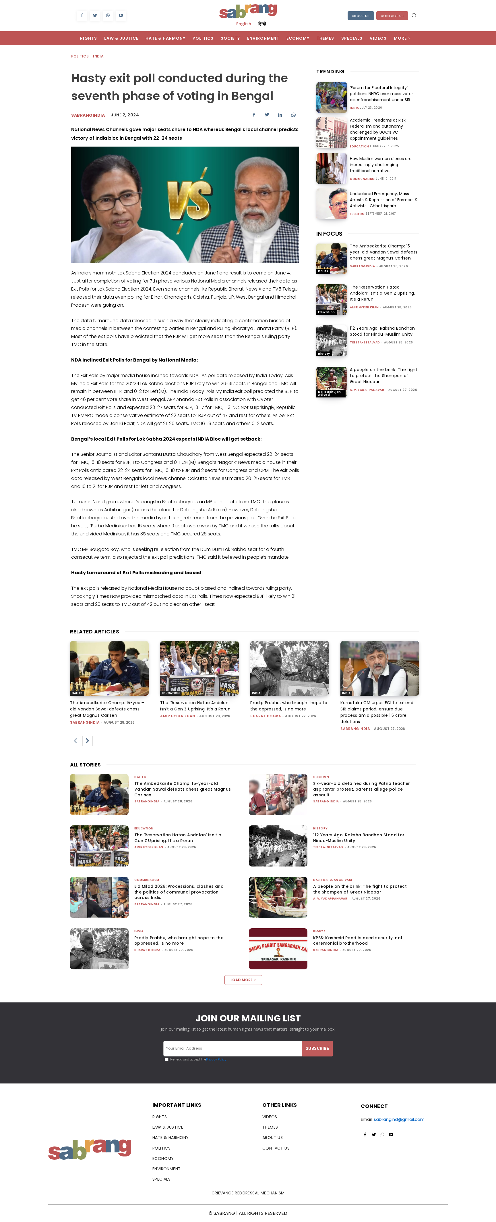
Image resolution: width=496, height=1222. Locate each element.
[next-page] (87, 741)
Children (321, 777)
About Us (361, 16)
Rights (319, 931)
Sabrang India (326, 801)
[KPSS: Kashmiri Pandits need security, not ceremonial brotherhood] (278, 948)
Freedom (357, 214)
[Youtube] (121, 16)
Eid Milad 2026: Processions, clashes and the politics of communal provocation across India (179, 891)
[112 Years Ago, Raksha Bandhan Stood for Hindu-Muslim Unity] (331, 340)
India (98, 56)
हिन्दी (262, 23)
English (243, 23)
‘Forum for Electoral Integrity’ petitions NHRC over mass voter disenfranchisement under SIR (381, 94)
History (324, 353)
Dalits (323, 271)
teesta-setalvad (365, 342)
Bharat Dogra (265, 716)
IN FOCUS (329, 234)
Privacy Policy (216, 1059)
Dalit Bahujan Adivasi (329, 393)
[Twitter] (95, 16)
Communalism (362, 179)
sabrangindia (88, 115)
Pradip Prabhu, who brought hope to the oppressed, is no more (178, 940)
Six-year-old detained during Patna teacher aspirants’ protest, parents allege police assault (361, 789)
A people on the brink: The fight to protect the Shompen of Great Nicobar (383, 376)
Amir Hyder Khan (364, 307)
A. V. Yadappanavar (367, 390)
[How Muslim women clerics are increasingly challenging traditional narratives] (331, 168)
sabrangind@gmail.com (399, 1119)
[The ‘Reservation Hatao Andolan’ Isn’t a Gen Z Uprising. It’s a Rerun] (331, 299)
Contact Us (392, 16)
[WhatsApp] (108, 16)
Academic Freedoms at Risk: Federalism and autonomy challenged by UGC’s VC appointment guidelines (378, 129)
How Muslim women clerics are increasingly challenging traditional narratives (381, 165)
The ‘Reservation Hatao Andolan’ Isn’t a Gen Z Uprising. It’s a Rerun (382, 293)
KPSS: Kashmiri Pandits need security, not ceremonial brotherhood (357, 940)
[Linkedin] (280, 114)
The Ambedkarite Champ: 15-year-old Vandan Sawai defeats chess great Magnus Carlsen (384, 252)
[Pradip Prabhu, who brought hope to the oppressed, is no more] (289, 668)
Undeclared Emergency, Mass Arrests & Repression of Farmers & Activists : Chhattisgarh (384, 200)
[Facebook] (82, 16)
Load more (241, 979)
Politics (80, 56)
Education (359, 146)
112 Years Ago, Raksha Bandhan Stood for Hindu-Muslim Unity (382, 331)
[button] (414, 15)
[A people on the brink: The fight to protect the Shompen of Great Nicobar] (331, 382)
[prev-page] (75, 741)
